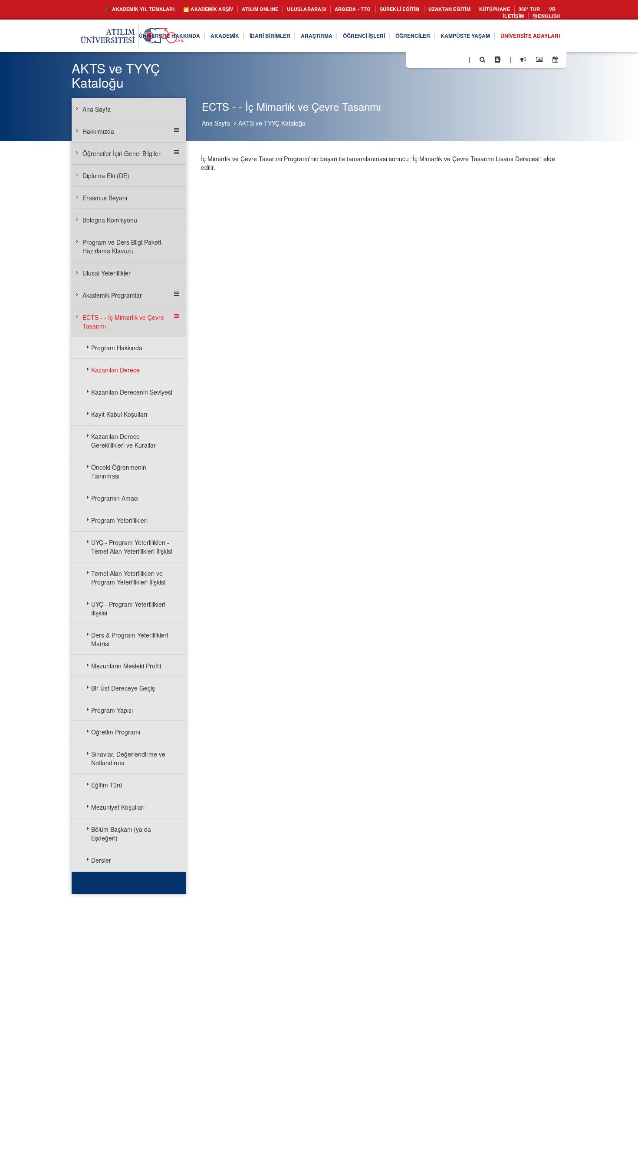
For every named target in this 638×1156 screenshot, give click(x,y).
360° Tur (454, 17)
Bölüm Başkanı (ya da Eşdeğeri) (121, 833)
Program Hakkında (116, 347)
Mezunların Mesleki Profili (126, 665)
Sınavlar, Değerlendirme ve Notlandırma (128, 758)
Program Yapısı (112, 710)
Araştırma (284, 38)
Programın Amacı (114, 498)
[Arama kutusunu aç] (482, 61)
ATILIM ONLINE (270, 9)
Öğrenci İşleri (338, 38)
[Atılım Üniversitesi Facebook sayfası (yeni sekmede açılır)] (415, 61)
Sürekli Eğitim (429, 9)
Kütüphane (538, 9)
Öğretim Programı (115, 731)
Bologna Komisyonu (109, 220)
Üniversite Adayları (525, 38)
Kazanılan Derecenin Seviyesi (131, 392)
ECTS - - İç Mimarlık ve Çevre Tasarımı (123, 321)
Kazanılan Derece (115, 369)
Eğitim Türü (106, 785)
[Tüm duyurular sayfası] (523, 61)
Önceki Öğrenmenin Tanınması (118, 471)
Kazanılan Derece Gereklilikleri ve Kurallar (123, 440)
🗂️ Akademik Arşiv (210, 9)
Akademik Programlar (112, 295)
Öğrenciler (393, 38)
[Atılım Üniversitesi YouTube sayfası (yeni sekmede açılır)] (458, 61)
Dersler (101, 860)
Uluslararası (323, 9)
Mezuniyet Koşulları (118, 807)
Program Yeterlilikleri (119, 520)
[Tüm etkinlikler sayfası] (555, 61)
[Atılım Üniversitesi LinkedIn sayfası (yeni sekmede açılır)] (436, 61)
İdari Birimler (232, 38)
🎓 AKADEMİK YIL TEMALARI (130, 9)
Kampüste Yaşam (452, 38)
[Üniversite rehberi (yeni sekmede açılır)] (497, 61)
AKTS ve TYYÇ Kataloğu (272, 123)
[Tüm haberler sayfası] (539, 61)
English (546, 17)
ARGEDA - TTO (375, 9)
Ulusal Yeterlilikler (106, 273)
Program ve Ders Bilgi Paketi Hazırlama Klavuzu (121, 246)
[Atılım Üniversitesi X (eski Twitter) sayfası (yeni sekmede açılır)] (425, 62)
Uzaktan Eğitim (486, 9)
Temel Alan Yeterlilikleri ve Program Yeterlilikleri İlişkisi (128, 577)
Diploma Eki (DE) (105, 175)
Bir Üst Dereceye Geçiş (123, 688)
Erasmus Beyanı (104, 197)
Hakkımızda (98, 131)
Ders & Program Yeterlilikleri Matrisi (129, 639)
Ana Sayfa (216, 123)
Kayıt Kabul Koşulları (119, 414)
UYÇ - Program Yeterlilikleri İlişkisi (128, 608)
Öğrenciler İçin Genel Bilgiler (121, 153)
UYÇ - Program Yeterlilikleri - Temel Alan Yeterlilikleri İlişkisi (131, 546)
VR (480, 17)
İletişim (506, 17)
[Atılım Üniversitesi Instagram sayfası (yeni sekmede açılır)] (447, 61)
